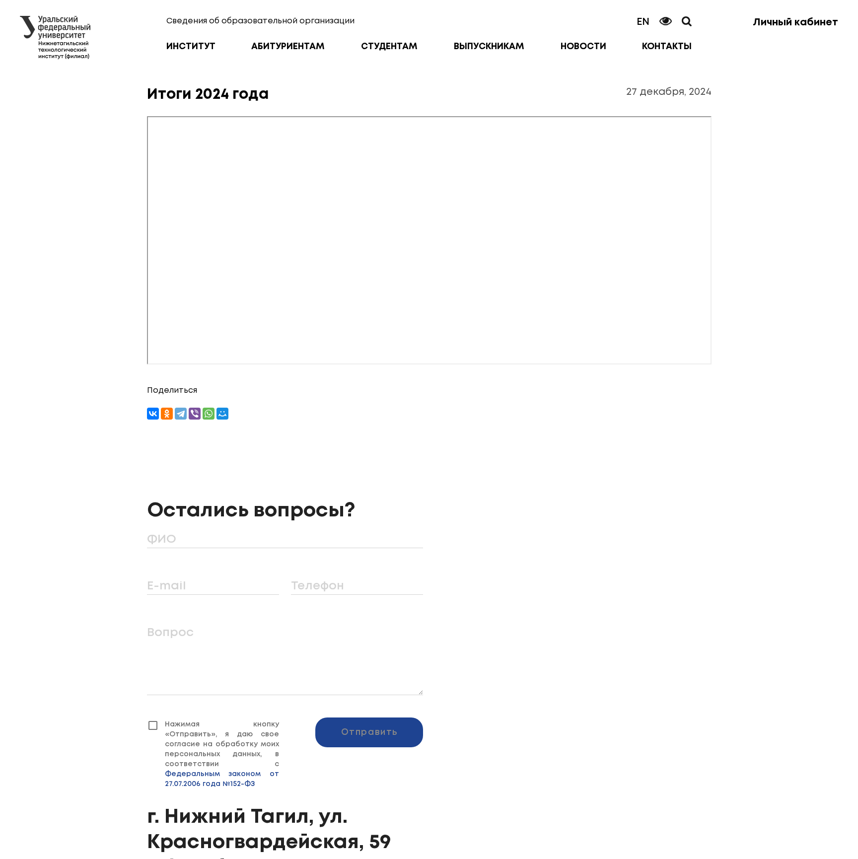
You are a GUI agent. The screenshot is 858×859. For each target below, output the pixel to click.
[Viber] (195, 414)
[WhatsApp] (208, 414)
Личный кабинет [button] (795, 22)
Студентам (389, 47)
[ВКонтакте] (153, 414)
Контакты (667, 47)
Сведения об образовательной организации (260, 21)
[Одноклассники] (167, 414)
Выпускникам (489, 47)
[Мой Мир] (222, 414)
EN (643, 22)
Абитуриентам (288, 47)
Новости (583, 47)
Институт (190, 47)
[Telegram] (181, 414)
